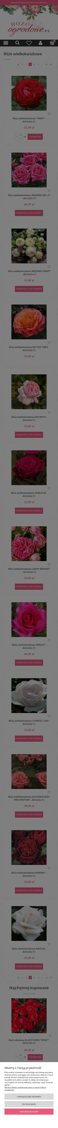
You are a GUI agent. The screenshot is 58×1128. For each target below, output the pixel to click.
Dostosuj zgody (29, 1104)
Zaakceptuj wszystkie (29, 1111)
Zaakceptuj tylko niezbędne (29, 1096)
